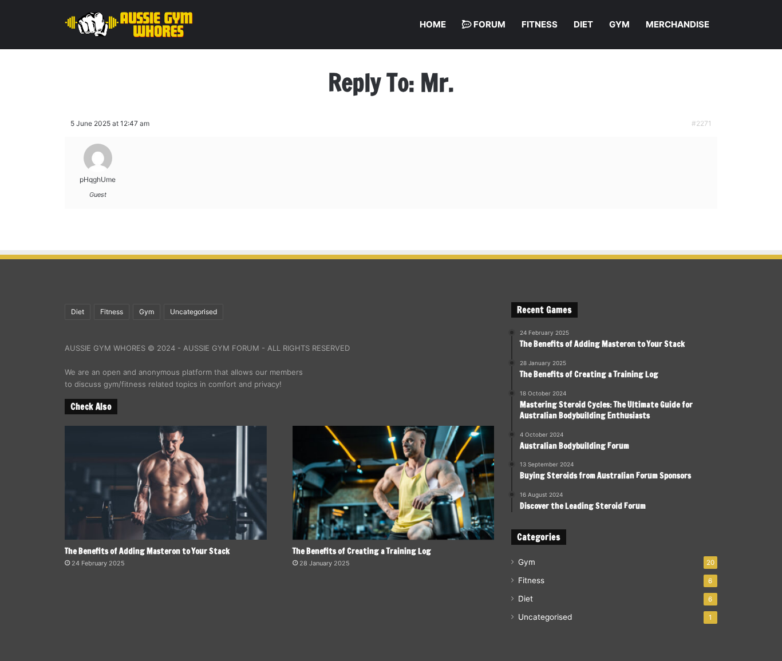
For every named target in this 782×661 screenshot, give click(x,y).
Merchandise (677, 24)
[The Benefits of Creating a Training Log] (394, 483)
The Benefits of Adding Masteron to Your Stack (147, 551)
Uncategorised (193, 311)
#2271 (702, 123)
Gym (619, 24)
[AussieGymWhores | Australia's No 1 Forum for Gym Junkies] (129, 24)
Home (433, 24)
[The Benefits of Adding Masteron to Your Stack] (166, 483)
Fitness (540, 24)
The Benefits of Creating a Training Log (362, 551)
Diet (583, 24)
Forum (488, 24)
